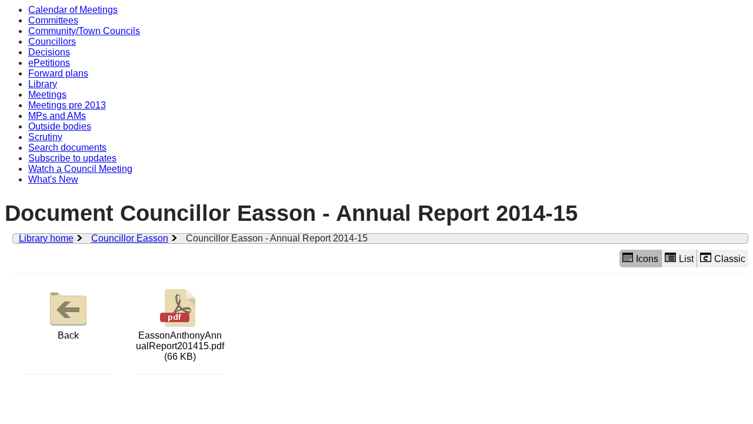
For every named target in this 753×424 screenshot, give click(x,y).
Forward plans (58, 73)
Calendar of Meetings (73, 10)
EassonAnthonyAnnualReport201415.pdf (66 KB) (180, 346)
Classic (729, 259)
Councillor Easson (129, 238)
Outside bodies (59, 126)
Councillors (52, 42)
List (686, 259)
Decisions (49, 52)
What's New (53, 179)
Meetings (47, 95)
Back (68, 335)
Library (42, 84)
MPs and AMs (57, 116)
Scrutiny (45, 137)
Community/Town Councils (84, 31)
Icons (647, 259)
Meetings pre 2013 (67, 105)
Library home (46, 238)
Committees (53, 20)
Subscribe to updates (72, 158)
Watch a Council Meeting (80, 169)
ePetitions (49, 63)
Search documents (67, 148)
